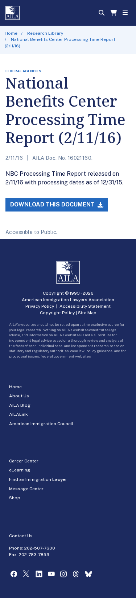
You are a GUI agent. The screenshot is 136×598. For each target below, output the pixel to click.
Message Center (26, 488)
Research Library (45, 33)
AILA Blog (19, 405)
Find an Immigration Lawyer (38, 479)
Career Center (23, 461)
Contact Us (21, 535)
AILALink (18, 414)
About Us (19, 395)
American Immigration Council (41, 423)
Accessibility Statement (85, 306)
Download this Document (53, 204)
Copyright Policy (57, 312)
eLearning (19, 470)
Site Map (87, 312)
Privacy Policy (39, 306)
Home (11, 33)
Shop (14, 497)
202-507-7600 (39, 548)
